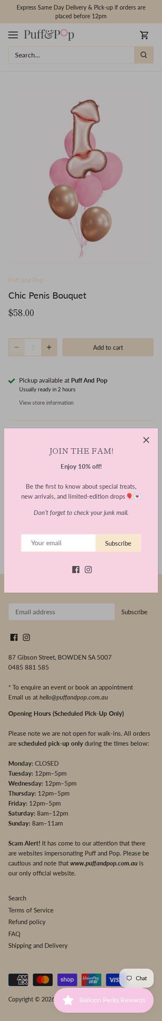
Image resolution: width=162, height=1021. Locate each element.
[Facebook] (75, 568)
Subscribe (118, 543)
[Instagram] (88, 568)
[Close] (146, 440)
